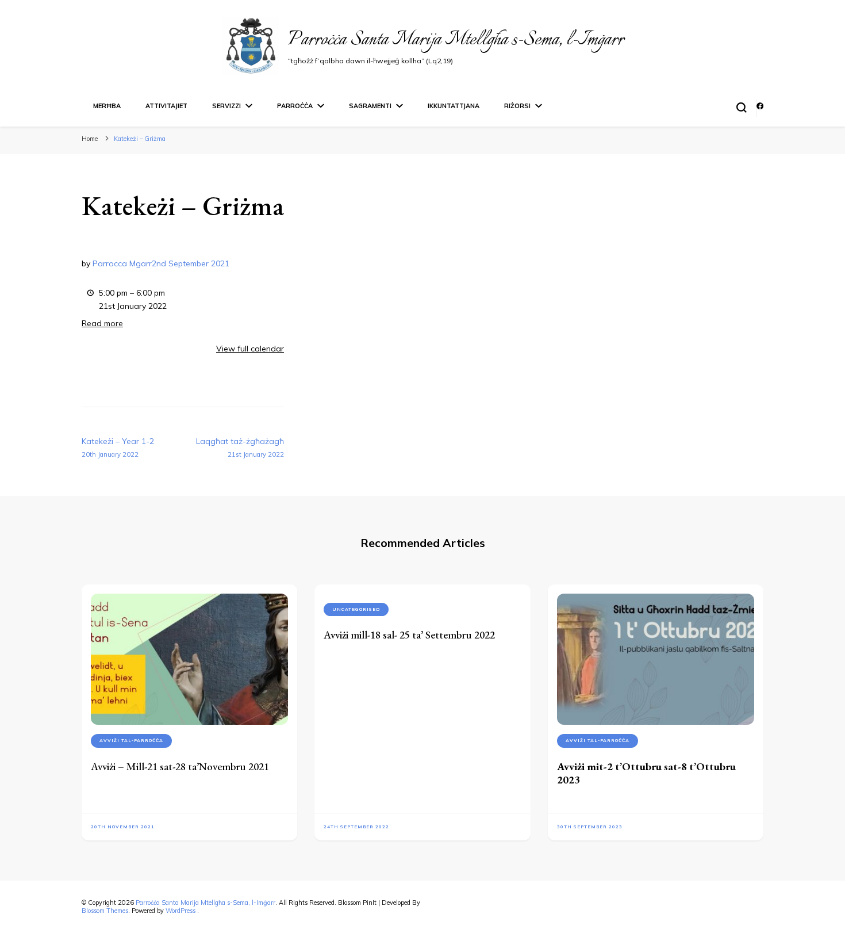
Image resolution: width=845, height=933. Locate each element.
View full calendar (250, 348)
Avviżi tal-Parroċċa (131, 740)
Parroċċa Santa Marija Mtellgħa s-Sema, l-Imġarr (456, 40)
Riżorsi (517, 106)
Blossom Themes (105, 911)
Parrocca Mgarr (122, 263)
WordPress (180, 911)
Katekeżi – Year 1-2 (118, 447)
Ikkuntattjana (453, 106)
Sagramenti (370, 106)
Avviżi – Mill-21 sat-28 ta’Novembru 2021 (180, 766)
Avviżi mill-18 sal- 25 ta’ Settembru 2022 (409, 635)
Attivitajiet (166, 106)
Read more (102, 323)
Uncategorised (356, 609)
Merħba (107, 106)
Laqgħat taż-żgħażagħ (240, 447)
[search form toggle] (741, 107)
